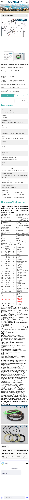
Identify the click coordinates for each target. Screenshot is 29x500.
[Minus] (27, 463)
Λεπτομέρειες (8, 100)
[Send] (27, 497)
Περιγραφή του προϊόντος (21, 100)
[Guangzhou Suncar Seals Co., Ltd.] (15, 2)
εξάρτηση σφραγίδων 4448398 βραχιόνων (14, 457)
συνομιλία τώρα (8, 95)
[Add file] (2, 497)
